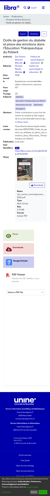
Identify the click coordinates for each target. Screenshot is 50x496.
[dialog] (25, 486)
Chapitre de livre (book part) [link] (19, 19)
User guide (25, 460)
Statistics (34, 34)
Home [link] (6, 16)
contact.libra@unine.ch (25, 419)
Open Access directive (25, 471)
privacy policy (32, 487)
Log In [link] (34, 7)
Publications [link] (17, 16)
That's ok (43, 492)
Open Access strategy (25, 466)
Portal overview (25, 455)
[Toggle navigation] (43, 7)
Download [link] (38, 185)
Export (23, 34)
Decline (34, 492)
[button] (24, 7)
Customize (6, 492)
